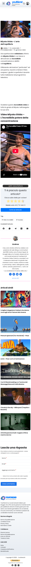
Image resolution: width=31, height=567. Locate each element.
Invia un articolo (5, 536)
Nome (4, 458)
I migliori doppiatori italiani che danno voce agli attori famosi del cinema (15, 311)
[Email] (27, 228)
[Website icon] (13, 274)
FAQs (2, 545)
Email (4, 464)
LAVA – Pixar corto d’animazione (12, 359)
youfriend (17, 2)
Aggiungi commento (9, 470)
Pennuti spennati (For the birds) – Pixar (15, 336)
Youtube (19, 220)
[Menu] (3, 3)
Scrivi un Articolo (15, 210)
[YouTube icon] (20, 274)
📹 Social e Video (21, 50)
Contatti (3, 547)
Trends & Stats (5, 538)
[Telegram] (16, 228)
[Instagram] (18, 565)
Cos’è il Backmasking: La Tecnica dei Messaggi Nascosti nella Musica (14, 383)
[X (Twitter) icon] (17, 274)
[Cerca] (24, 3)
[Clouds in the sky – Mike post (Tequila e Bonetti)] (15, 396)
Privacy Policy (5, 523)
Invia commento (8, 484)
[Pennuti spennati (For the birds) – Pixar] (15, 324)
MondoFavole (5, 551)
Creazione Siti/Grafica (7, 549)
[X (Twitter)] (21, 228)
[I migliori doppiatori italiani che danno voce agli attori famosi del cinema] (15, 299)
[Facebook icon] (10, 274)
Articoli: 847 (15, 278)
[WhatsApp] (10, 228)
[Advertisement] (15, 13)
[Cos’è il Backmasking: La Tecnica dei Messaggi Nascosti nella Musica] (15, 371)
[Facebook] (4, 228)
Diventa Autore (5, 532)
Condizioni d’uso (5, 521)
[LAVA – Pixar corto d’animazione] (15, 347)
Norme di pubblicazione (8, 520)
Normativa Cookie (6, 525)
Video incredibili (7, 220)
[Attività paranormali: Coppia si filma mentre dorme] (15, 421)
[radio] (8, 201)
